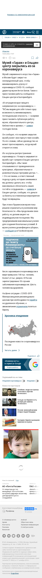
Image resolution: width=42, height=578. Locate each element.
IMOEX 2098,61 (31, 37)
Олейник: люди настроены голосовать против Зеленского (28, 391)
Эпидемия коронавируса (11, 381)
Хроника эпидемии (16, 315)
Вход (29, 32)
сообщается (10, 230)
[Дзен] (13, 536)
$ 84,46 (7, 37)
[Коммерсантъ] (4, 32)
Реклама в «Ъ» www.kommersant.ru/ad (21, 15)
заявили (31, 189)
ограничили (22, 306)
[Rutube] (23, 536)
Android (24, 520)
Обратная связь (27, 522)
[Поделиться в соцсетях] (37, 57)
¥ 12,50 (21, 37)
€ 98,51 (14, 37)
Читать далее (11, 350)
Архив (4, 522)
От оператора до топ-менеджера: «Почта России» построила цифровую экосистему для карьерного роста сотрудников (14, 493)
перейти (33, 299)
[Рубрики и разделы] (37, 32)
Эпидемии (31, 381)
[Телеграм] (4, 536)
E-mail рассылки (27, 527)
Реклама (5, 527)
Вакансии (6, 529)
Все (17, 480)
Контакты (6, 525)
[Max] (28, 536)
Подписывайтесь (12, 367)
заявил (29, 125)
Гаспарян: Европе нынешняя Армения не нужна (29, 421)
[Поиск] (33, 32)
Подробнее (15, 573)
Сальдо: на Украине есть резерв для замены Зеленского (27, 402)
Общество (5, 51)
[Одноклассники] (18, 536)
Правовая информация (30, 525)
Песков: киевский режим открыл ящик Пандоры (27, 411)
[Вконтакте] (9, 536)
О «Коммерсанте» (9, 520)
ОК (37, 45)
